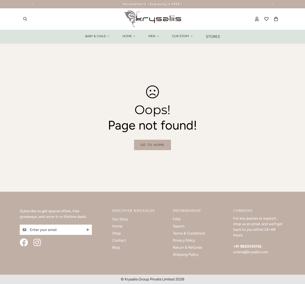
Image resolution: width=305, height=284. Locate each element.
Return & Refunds (187, 247)
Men (151, 36)
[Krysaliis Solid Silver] (152, 19)
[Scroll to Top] (297, 261)
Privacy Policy (184, 240)
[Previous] (32, 4)
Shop (116, 233)
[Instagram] (37, 242)
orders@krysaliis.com (250, 252)
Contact (119, 240)
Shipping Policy (185, 254)
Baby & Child (95, 36)
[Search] (25, 18)
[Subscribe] (87, 230)
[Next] (272, 4)
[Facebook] (24, 242)
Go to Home (152, 145)
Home (127, 36)
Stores (213, 36)
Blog (116, 247)
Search (178, 226)
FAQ (176, 219)
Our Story (180, 36)
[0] (276, 19)
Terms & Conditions (189, 233)
